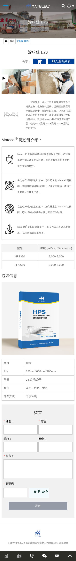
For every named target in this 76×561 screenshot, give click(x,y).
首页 (12, 41)
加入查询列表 (61, 61)
